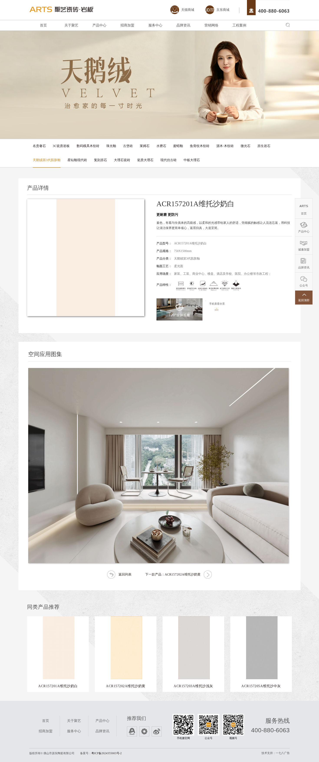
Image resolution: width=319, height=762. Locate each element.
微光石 (245, 146)
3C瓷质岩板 (61, 146)
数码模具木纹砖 (88, 146)
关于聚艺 (71, 25)
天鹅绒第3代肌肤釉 (47, 160)
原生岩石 (263, 146)
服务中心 (155, 25)
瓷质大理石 (145, 160)
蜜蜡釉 (178, 146)
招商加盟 (127, 25)
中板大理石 (192, 160)
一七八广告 (283, 753)
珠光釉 (111, 146)
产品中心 (99, 25)
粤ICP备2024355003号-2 (106, 753)
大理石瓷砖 (122, 160)
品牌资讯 (183, 25)
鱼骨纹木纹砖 (199, 146)
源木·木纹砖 (225, 146)
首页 (43, 25)
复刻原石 (100, 160)
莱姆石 (145, 146)
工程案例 (239, 25)
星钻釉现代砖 (77, 160)
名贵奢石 (39, 146)
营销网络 (211, 25)
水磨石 (161, 146)
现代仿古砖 (168, 160)
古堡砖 (128, 146)
